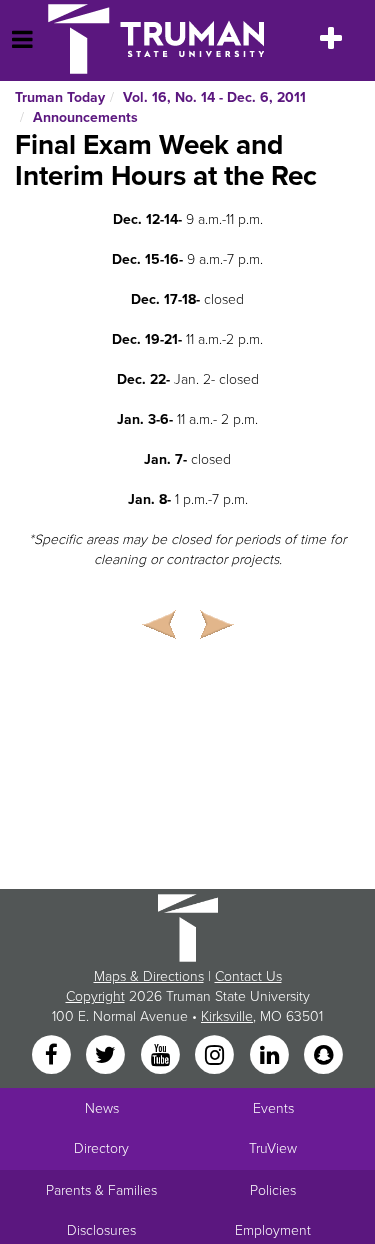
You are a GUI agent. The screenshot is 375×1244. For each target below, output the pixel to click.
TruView (273, 1148)
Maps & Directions (149, 976)
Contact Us (248, 976)
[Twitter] (108, 1056)
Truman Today (60, 97)
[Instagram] (217, 1056)
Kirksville (227, 1016)
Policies (273, 1190)
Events (273, 1108)
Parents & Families (101, 1190)
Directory (101, 1148)
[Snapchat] (323, 1056)
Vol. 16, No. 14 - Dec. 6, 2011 (214, 97)
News (102, 1108)
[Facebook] (53, 1056)
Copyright (95, 996)
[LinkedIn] (271, 1056)
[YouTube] (162, 1056)
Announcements (85, 117)
